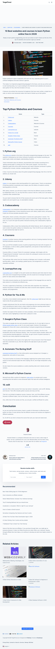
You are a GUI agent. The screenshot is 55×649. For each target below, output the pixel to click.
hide (16, 97)
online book (35, 299)
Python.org (11, 117)
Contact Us (12, 642)
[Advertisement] (27, 14)
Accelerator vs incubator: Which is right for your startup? (18, 506)
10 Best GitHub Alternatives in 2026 (12, 579)
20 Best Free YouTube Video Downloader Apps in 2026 (18, 516)
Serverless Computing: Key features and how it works (17, 513)
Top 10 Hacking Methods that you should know (15, 502)
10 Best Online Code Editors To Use (38, 560)
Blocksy (29, 637)
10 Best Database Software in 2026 (38, 600)
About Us (17, 642)
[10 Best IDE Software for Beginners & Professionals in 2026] (40, 571)
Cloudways (39, 637)
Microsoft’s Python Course (15, 142)
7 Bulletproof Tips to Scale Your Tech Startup (15, 523)
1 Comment (31, 562)
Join (43, 477)
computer (5, 211)
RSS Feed (31, 642)
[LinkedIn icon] (26, 445)
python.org (8, 155)
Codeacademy (12, 123)
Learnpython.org (12, 129)
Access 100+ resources (27, 628)
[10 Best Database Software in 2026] (40, 592)
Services (22, 642)
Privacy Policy (6, 642)
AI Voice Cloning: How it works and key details (15, 520)
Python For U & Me (13, 132)
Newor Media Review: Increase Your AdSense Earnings (17, 498)
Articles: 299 (27, 447)
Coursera (10, 126)
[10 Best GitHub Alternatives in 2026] (14, 571)
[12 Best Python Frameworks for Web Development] (14, 592)
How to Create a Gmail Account (11, 509)
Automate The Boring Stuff (15, 139)
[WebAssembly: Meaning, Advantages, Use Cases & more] (14, 552)
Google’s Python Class (14, 135)
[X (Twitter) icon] (28, 445)
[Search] (49, 2)
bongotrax (44, 441)
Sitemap (26, 642)
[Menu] (51, 2)
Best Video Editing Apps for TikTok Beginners (15, 491)
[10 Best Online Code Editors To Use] (40, 552)
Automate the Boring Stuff (10, 353)
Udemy (10, 120)
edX (9, 145)
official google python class (10, 325)
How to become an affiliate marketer (13, 495)
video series (30, 377)
